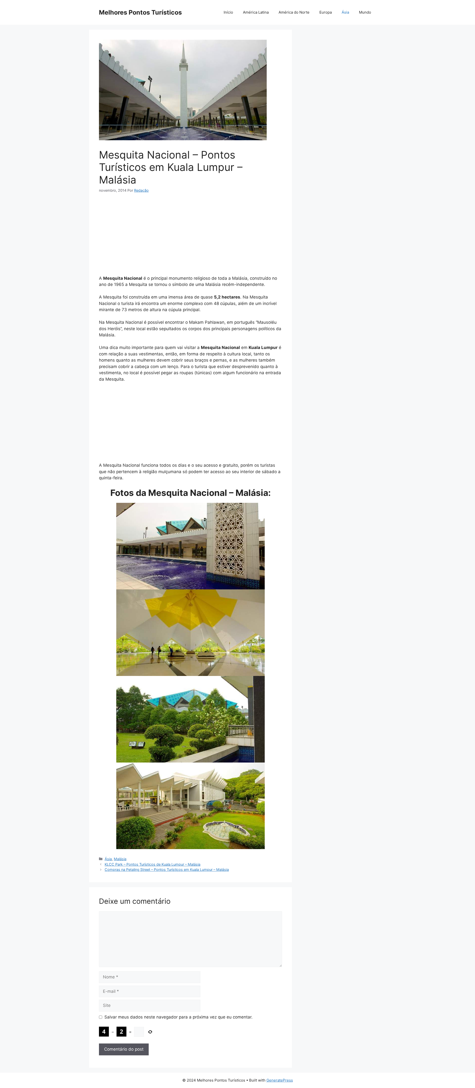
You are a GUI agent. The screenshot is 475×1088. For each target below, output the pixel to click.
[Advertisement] (190, 236)
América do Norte (294, 12)
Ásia (345, 12)
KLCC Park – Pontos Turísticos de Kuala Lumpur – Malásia (152, 864)
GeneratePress (279, 1080)
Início (228, 12)
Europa (325, 12)
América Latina (256, 12)
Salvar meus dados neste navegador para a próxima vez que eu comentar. (178, 1017)
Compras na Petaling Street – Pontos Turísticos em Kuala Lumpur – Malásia (167, 869)
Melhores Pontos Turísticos (140, 12)
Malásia (120, 859)
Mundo (365, 12)
